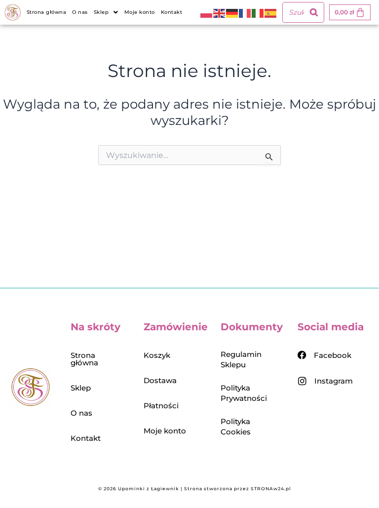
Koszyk (157, 355)
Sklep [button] (101, 12)
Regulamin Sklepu (241, 359)
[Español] (271, 12)
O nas (80, 12)
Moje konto (139, 12)
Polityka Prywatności (244, 393)
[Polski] (206, 12)
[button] (106, 12)
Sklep (81, 387)
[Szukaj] (314, 12)
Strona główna (47, 12)
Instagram (333, 381)
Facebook (332, 355)
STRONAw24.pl (271, 488)
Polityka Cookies (236, 426)
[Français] (245, 12)
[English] (219, 12)
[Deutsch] (232, 12)
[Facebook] (302, 355)
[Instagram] (302, 381)
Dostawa (160, 380)
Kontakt (172, 12)
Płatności (161, 405)
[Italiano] (258, 12)
